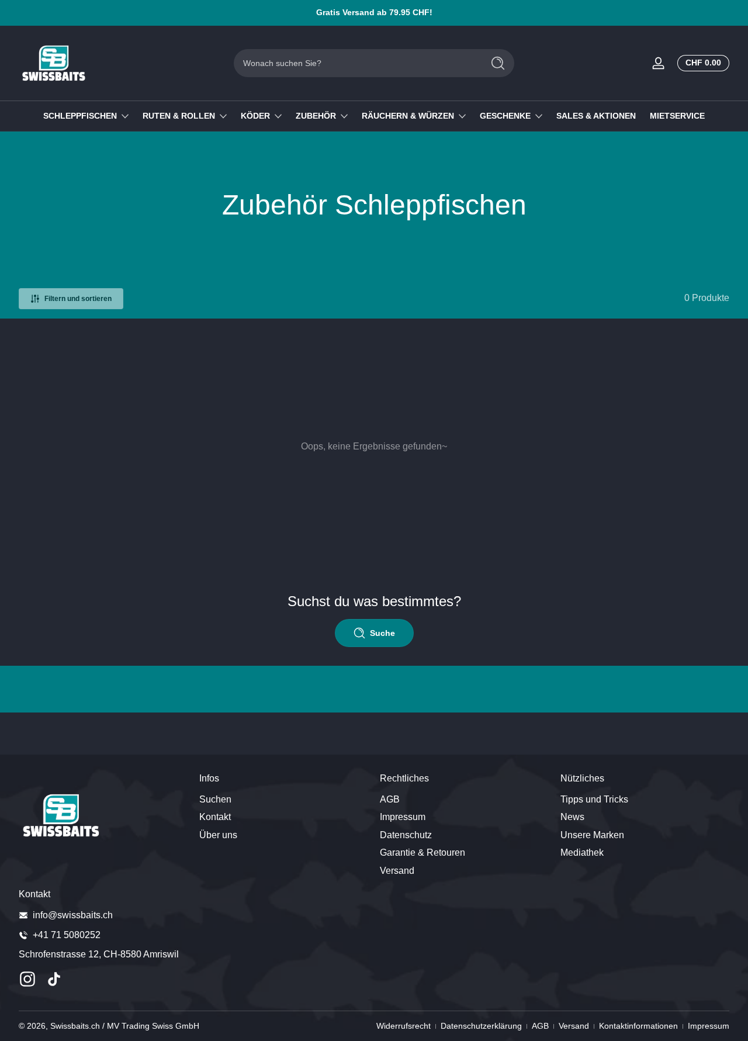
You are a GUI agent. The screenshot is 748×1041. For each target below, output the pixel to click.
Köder (255, 115)
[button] (701, 63)
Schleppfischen (80, 115)
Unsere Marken (592, 835)
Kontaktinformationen (638, 1025)
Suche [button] (382, 633)
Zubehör (316, 115)
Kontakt (215, 817)
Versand (397, 871)
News (572, 817)
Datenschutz (406, 835)
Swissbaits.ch (75, 1025)
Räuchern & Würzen (408, 115)
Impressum (402, 817)
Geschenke (505, 115)
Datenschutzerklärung (481, 1025)
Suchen (215, 799)
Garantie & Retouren (422, 852)
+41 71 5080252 (67, 935)
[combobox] (355, 63)
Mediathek (582, 852)
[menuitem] (283, 799)
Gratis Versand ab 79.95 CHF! (374, 12)
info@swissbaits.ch (73, 915)
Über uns (218, 835)
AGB (390, 799)
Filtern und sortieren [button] (78, 299)
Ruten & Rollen (179, 115)
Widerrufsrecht (403, 1025)
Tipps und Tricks (594, 799)
